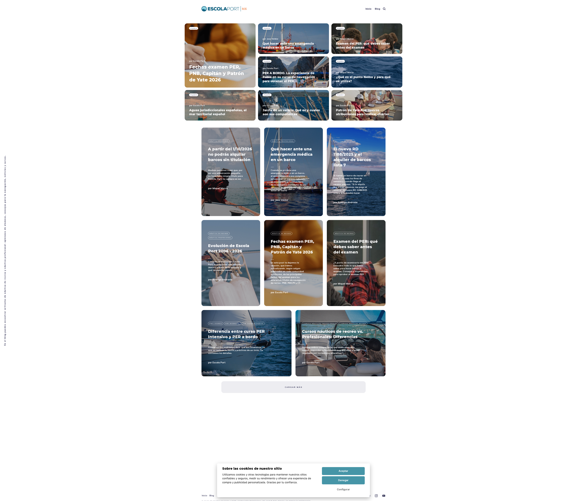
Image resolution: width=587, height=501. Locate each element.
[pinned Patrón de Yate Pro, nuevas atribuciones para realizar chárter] (366, 105)
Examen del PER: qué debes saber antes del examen (355, 246)
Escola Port (199, 61)
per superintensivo (253, 323)
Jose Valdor (272, 39)
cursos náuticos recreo (353, 323)
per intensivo (232, 323)
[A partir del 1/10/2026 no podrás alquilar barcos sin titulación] (230, 172)
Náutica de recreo (219, 141)
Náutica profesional (283, 141)
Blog (377, 8)
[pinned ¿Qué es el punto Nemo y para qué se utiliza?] (366, 72)
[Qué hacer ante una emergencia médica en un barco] (293, 172)
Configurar (343, 489)
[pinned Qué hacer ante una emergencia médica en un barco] (293, 38)
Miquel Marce (347, 39)
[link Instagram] (376, 496)
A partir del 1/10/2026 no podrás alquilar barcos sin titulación (230, 154)
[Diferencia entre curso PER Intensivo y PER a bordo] (246, 343)
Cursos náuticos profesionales (320, 323)
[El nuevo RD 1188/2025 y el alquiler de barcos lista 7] (356, 172)
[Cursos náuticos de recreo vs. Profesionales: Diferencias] (340, 343)
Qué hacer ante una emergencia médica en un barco (291, 154)
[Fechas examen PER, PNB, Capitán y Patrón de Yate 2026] (293, 263)
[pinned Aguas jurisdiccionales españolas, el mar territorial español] (220, 105)
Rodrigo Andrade (348, 202)
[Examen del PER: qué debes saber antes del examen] (356, 263)
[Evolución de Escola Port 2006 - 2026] (230, 263)
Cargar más (293, 387)
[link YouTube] (383, 496)
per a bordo (215, 323)
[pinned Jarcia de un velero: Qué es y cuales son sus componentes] (293, 105)
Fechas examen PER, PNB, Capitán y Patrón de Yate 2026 (292, 246)
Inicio (368, 8)
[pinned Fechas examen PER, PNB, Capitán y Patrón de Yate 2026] (220, 55)
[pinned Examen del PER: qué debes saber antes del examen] (366, 38)
